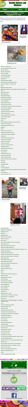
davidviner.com (20, 368)
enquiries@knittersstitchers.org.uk (10, 373)
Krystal (20, 398)
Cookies (6, 368)
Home (5, 9)
